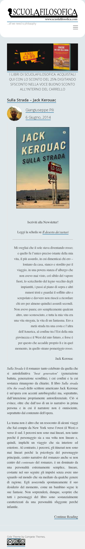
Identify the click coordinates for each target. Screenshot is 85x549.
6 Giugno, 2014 (38, 117)
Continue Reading (66, 516)
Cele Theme (14, 536)
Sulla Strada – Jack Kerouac (31, 99)
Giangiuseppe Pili (40, 109)
